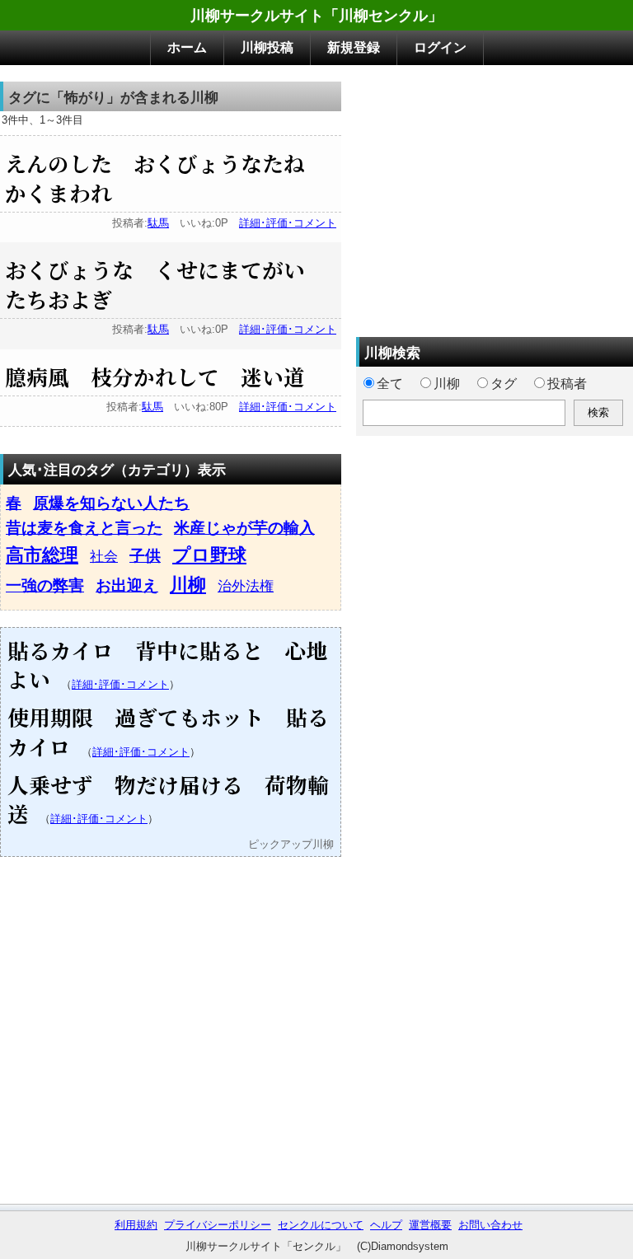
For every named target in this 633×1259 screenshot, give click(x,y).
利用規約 (136, 1225)
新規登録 (353, 47)
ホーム (187, 47)
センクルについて (320, 1225)
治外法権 (246, 586)
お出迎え (127, 585)
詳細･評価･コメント (287, 223)
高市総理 (42, 555)
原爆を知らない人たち (111, 503)
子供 (145, 555)
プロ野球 (209, 555)
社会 (104, 556)
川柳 (188, 584)
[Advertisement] (494, 197)
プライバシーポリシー (217, 1225)
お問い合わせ (490, 1225)
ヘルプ (386, 1225)
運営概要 (430, 1225)
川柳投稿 (267, 47)
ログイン (440, 47)
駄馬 (158, 223)
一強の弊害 (45, 585)
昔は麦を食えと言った (84, 527)
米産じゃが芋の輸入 (244, 527)
